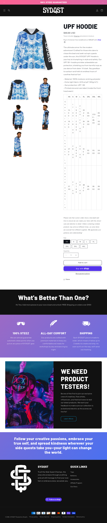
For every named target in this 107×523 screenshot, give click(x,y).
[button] (4, 10)
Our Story (73, 487)
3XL (75, 246)
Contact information (68, 517)
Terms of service (44, 517)
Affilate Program (76, 483)
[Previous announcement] (4, 2)
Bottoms (73, 476)
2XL (67, 246)
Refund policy (80, 517)
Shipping (76, 36)
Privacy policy (33, 517)
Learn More (68, 419)
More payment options (83, 273)
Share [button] (68, 279)
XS (67, 242)
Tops (72, 472)
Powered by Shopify (22, 517)
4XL (83, 246)
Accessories (74, 479)
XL (94, 242)
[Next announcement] (103, 2)
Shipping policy (56, 517)
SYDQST (12, 517)
